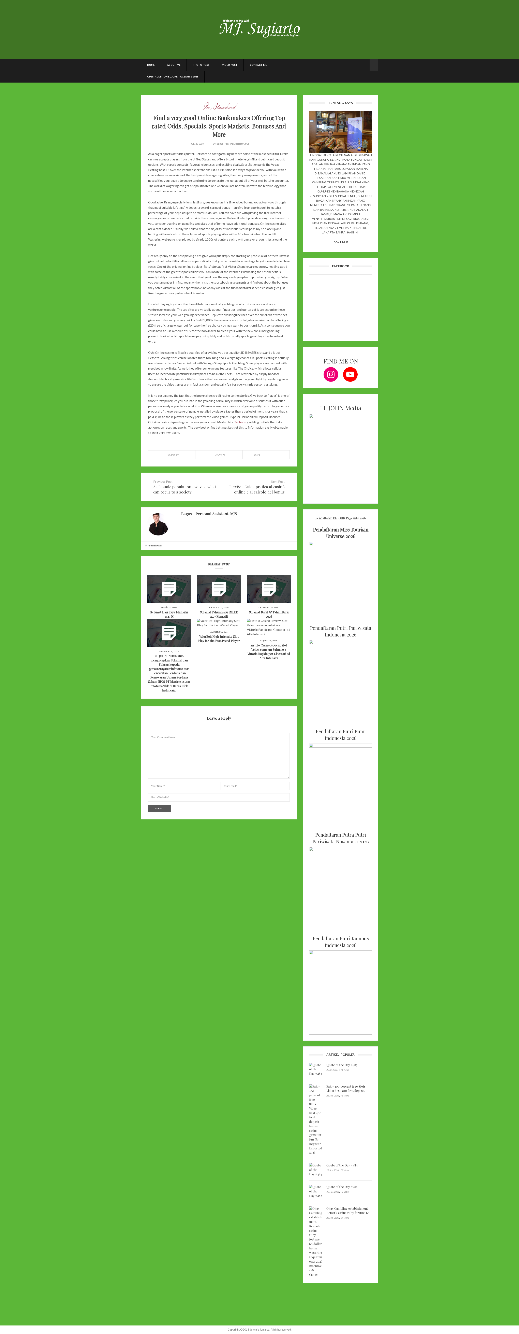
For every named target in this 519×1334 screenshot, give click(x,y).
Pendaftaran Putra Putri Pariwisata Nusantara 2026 (340, 838)
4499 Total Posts (153, 545)
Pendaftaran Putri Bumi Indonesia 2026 (341, 734)
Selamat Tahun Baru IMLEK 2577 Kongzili (219, 614)
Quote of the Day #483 (341, 1065)
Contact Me (258, 64)
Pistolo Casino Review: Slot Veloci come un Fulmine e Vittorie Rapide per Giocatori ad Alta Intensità (269, 651)
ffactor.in (240, 422)
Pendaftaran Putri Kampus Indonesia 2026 (341, 941)
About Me (173, 64)
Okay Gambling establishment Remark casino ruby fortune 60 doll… (348, 1212)
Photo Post (201, 64)
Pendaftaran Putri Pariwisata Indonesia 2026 (340, 631)
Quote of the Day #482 (341, 1187)
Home (151, 64)
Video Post (229, 64)
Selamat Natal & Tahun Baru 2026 (269, 614)
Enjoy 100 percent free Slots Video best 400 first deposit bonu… (346, 1090)
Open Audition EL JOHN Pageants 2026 (172, 76)
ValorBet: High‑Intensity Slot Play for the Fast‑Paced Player (219, 638)
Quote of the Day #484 (342, 1165)
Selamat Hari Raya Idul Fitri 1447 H (169, 614)
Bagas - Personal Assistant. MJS (233, 143)
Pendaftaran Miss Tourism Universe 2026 (340, 532)
